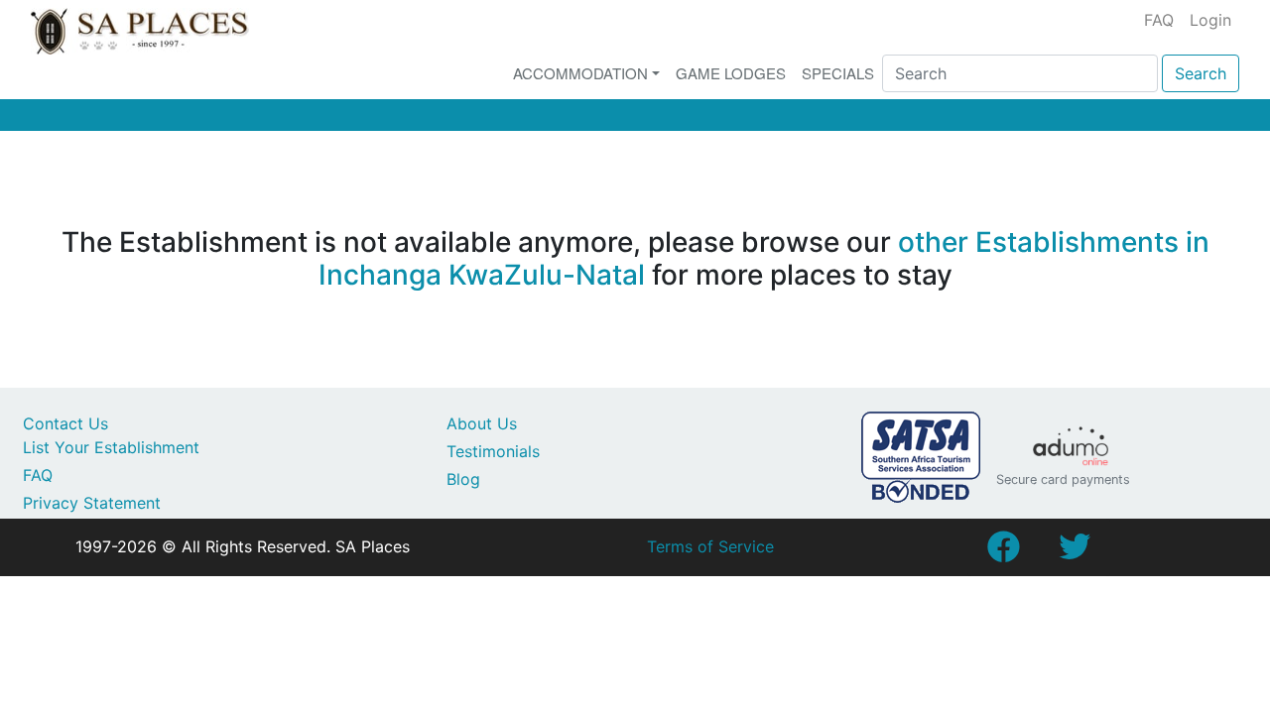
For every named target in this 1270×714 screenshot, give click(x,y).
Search (1200, 73)
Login (1210, 20)
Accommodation (580, 72)
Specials (838, 72)
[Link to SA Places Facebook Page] (1003, 552)
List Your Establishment (111, 447)
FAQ (1159, 20)
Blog (463, 479)
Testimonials (493, 451)
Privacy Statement (92, 503)
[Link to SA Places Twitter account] (1074, 552)
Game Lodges (731, 72)
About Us (481, 423)
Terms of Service (710, 546)
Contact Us (65, 423)
